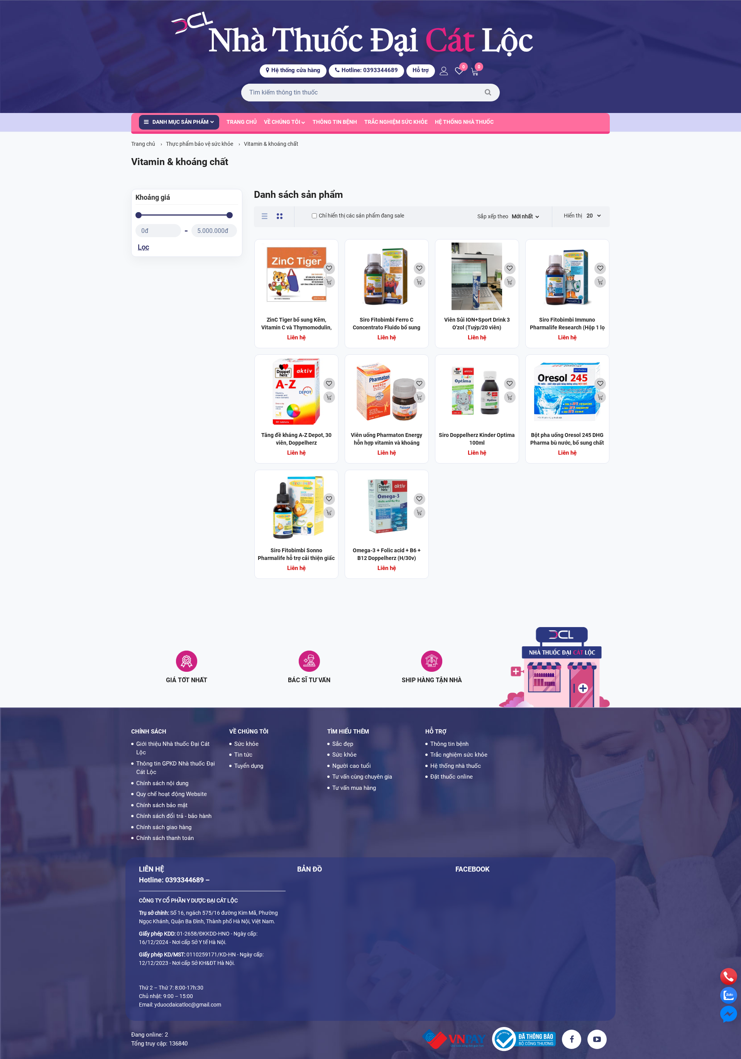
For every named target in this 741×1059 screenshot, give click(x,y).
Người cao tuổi (351, 765)
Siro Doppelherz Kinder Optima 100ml (477, 439)
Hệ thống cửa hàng (295, 70)
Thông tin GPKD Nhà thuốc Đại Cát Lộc (175, 768)
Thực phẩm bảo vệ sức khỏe (199, 144)
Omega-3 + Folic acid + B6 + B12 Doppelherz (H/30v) (387, 554)
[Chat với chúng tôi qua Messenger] (728, 1013)
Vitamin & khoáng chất (271, 144)
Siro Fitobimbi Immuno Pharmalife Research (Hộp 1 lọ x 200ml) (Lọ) (567, 327)
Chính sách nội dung (162, 783)
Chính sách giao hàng (163, 827)
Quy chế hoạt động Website (171, 794)
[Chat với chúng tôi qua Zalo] (728, 994)
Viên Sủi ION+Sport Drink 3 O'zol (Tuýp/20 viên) (477, 324)
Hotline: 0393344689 (370, 70)
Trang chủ (242, 122)
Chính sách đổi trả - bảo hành (173, 816)
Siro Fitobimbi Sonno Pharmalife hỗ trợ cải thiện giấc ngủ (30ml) (296, 558)
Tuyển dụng (248, 765)
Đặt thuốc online (451, 776)
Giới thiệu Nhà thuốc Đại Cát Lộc (173, 748)
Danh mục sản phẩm (180, 122)
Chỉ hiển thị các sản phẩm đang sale (361, 215)
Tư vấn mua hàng (354, 787)
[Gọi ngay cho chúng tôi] (728, 976)
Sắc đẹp (342, 743)
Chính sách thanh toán (165, 838)
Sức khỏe (246, 743)
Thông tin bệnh (335, 122)
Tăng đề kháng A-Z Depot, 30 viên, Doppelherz (296, 439)
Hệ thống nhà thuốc (464, 122)
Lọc (143, 247)
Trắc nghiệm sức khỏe (396, 122)
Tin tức (243, 754)
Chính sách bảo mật (162, 805)
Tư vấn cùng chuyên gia (362, 776)
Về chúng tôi (282, 122)
